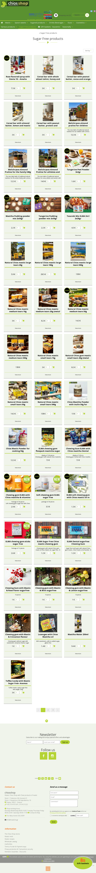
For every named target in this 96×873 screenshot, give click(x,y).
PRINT (56, 778)
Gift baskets (83, 863)
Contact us (10, 787)
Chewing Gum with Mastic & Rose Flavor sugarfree (18, 589)
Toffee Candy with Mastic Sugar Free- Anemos (18, 682)
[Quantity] (19, 88)
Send (53, 822)
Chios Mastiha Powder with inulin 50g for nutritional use (78, 404)
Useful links (8, 844)
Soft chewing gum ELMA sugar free (48, 496)
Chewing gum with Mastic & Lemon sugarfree (78, 589)
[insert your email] (51, 742)
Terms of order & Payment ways (15, 847)
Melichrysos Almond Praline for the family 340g (18, 170)
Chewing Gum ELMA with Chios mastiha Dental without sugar (78, 451)
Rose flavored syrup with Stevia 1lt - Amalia (18, 77)
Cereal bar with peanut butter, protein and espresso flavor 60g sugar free (48, 127)
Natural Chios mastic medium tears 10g (18, 310)
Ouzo (70, 23)
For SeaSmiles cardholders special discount (39, 19)
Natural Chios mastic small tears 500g (48, 403)
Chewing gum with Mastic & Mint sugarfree (48, 589)
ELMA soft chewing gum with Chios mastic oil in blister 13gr (78, 497)
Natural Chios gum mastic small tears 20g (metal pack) (78, 358)
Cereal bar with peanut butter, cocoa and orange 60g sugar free (78, 79)
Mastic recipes (9, 839)
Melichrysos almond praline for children (78, 124)
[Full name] (65, 793)
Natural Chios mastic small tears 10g (48, 356)
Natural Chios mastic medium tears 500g (18, 356)
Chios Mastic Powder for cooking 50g (18, 449)
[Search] (87, 15)
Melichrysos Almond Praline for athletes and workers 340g (48, 172)
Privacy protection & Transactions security (19, 849)
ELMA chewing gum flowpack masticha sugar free (48, 451)
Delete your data (48, 861)
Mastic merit (9, 836)
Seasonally (66, 27)
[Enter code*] (82, 816)
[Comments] (64, 804)
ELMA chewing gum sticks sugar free (18, 542)
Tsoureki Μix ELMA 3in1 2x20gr (78, 217)
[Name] (34, 742)
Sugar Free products (27, 27)
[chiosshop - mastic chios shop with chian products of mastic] (15, 4)
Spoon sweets (21, 23)
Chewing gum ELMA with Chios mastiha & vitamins (17, 496)
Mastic (8, 23)
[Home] (2, 23)
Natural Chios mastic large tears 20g (18, 263)
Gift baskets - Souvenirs (50, 27)
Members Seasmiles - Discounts (15, 852)
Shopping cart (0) (64, 15)
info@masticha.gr (12, 820)
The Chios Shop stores (12, 834)
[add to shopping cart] (24, 88)
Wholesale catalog (11, 841)
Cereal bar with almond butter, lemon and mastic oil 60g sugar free (17, 125)
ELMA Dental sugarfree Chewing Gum (78, 542)
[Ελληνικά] (91, 10)
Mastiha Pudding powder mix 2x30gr (18, 217)
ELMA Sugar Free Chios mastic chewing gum (48, 542)
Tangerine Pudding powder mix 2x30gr (48, 217)
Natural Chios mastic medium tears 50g (78, 310)
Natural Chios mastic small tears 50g (18, 403)
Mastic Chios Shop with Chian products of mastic (21, 795)
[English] (94, 10)
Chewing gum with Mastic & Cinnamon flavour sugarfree (17, 637)
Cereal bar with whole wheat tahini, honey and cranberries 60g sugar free (48, 79)
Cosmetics (80, 23)
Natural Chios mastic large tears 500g (78, 263)
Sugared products (37, 23)
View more (18, 96)
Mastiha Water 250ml (78, 634)
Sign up (65, 742)
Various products (8, 27)
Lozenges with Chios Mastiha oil (48, 635)
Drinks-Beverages (56, 23)
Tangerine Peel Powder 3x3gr (78, 170)
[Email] (65, 797)
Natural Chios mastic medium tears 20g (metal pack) (48, 311)
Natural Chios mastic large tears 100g (48, 263)
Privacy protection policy (58, 813)
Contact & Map (34, 813)
